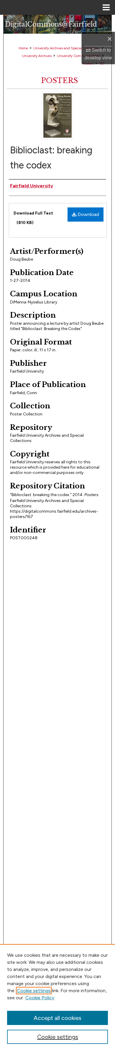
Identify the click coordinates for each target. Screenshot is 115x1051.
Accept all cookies (57, 1017)
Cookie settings (34, 990)
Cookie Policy (39, 997)
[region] (57, 997)
